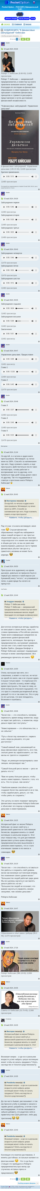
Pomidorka (11, 1083)
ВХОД (33, 18)
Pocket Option (4, 1186)
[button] (23, 39)
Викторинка (11, 501)
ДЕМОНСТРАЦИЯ (11, 18)
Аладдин (10, 601)
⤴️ (17, 24)
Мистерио (11, 1031)
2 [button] (19, 39)
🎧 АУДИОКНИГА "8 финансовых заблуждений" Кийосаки (18, 31)
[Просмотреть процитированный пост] (26, 501)
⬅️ (27, 24)
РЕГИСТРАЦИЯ (24, 18)
